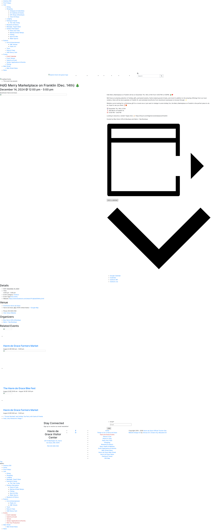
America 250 (7, 1)
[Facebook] (75, 430)
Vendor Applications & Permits (16, 62)
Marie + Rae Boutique (10, 322)
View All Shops (14, 17)
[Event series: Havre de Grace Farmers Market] (25, 349)
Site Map (107, 458)
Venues (9, 519)
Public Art (13, 46)
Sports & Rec (14, 36)
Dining (9, 7)
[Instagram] (75, 432)
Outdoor (16, 294)
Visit (4, 5)
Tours (8, 48)
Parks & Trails (11, 50)
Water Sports (14, 38)
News (5, 70)
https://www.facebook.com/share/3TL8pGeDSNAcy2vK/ (26, 298)
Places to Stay (107, 438)
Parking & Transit (12, 21)
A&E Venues (13, 44)
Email (112, 422)
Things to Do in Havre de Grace (107, 432)
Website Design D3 (135, 432)
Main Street (6, 66)
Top (1, 461)
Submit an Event (12, 60)
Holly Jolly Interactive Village (13, 418)
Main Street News (12, 68)
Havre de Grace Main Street (107, 452)
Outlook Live (114, 281)
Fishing (12, 34)
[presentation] (8, 336)
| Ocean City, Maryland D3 (158, 432)
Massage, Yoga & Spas (14, 26)
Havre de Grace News (107, 454)
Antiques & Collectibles (17, 11)
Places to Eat (107, 436)
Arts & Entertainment (13, 42)
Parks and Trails (15, 30)
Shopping (10, 9)
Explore (5, 40)
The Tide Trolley (15, 23)
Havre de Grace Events (107, 434)
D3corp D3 (146, 432)
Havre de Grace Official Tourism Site (155, 430)
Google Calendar (115, 276)
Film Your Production (13, 523)
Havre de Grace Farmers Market (20, 345)
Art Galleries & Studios (17, 13)
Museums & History (13, 25)
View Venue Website (9, 313)
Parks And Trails (107, 440)
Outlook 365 (114, 279)
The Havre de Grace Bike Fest (19, 388)
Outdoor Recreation (13, 28)
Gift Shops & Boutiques (17, 15)
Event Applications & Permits (107, 448)
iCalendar (113, 278)
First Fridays (7, 3)
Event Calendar (11, 56)
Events (5, 54)
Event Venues (11, 58)
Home (107, 430)
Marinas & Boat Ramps (17, 32)
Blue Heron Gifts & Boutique (12, 320)
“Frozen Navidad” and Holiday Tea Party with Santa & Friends (23, 416)
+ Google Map (34, 307)
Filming (9, 64)
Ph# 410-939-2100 (53, 446)
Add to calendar (112, 200)
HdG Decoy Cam (12, 52)
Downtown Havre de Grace (11, 305)
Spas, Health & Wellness (107, 446)
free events (14, 296)
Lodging (9, 19)
